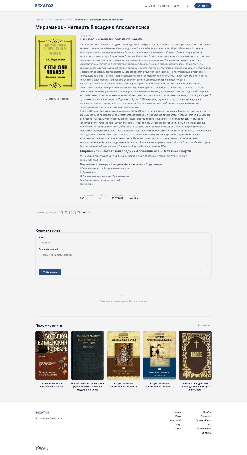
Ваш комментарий (48, 249)
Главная (39, 19)
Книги (49, 19)
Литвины (207, 433)
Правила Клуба (204, 420)
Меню (152, 5)
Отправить (51, 272)
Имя (41, 237)
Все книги (203, 325)
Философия (106, 39)
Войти (205, 5)
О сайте (207, 412)
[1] (62, 212)
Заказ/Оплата (204, 428)
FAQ (210, 424)
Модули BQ (175, 420)
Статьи (177, 428)
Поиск (165, 5)
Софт (178, 424)
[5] (79, 212)
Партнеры (206, 416)
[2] (66, 212)
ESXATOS (42, 412)
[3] (70, 212)
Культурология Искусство (128, 39)
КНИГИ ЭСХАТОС (63, 19)
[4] (75, 212)
